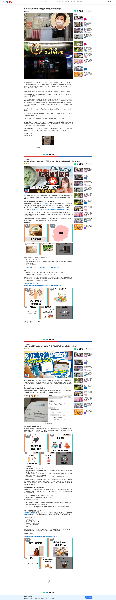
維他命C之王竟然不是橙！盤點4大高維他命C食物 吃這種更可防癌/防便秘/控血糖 (49, 209)
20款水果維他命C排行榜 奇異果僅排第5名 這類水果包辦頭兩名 (45, 267)
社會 (85, 37)
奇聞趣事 (85, 25)
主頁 (24, 6)
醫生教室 (30, 344)
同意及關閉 (88, 597)
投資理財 (85, 56)
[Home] (8, 1)
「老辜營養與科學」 (44, 203)
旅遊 (85, 31)
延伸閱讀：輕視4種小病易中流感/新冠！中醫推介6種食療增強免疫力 (40, 536)
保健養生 (30, 159)
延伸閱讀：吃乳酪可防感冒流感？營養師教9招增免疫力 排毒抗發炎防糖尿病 (42, 286)
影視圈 (85, 171)
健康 (27, 159)
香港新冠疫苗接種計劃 (29, 513)
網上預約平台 (27, 514)
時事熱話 (85, 50)
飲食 (85, 75)
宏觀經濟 (85, 62)
